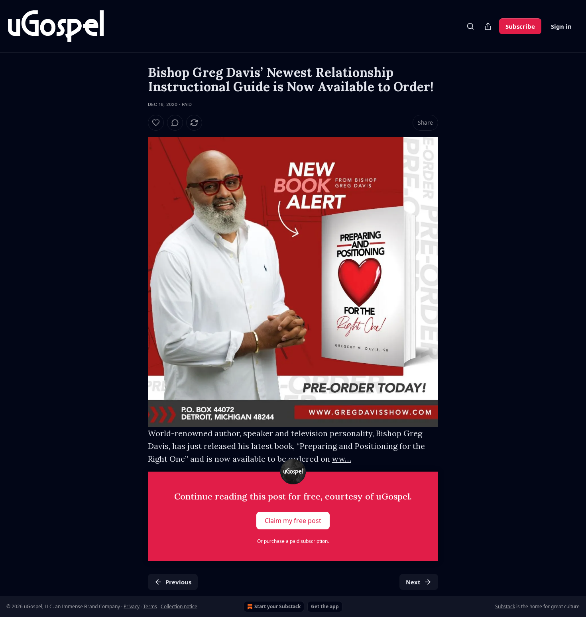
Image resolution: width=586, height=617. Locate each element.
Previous (178, 582)
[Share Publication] (488, 26)
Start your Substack (277, 606)
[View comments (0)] (175, 123)
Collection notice (179, 606)
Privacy (132, 606)
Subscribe (520, 26)
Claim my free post (293, 520)
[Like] (156, 123)
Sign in (561, 26)
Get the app (325, 606)
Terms (150, 606)
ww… (341, 459)
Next (413, 582)
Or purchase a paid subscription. (293, 541)
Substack (505, 606)
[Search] (470, 26)
